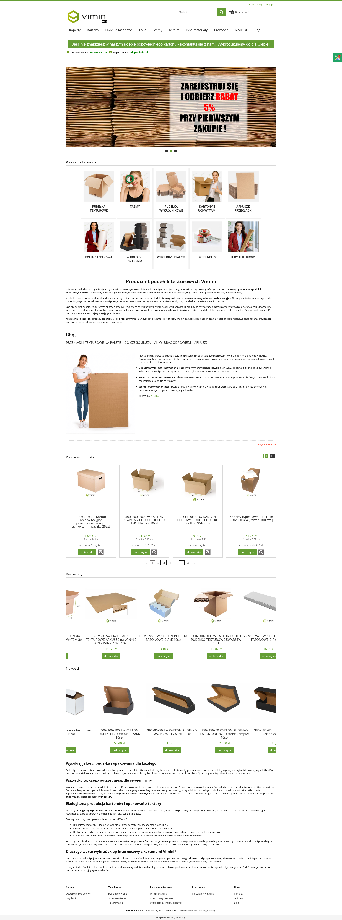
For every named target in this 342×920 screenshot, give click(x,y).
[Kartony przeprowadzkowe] (207, 192)
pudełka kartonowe (249, 298)
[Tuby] (243, 243)
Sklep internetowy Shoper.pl (171, 917)
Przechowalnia (115, 902)
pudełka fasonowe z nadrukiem (240, 318)
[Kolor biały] (171, 243)
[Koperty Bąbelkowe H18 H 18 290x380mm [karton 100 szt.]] (251, 489)
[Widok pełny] (272, 456)
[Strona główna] (87, 15)
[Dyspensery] (207, 243)
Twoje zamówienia (117, 893)
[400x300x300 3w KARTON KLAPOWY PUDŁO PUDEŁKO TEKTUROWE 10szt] (144, 489)
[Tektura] (243, 192)
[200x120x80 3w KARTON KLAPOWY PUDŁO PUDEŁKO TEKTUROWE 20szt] (197, 489)
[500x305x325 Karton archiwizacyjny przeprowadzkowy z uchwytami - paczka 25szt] (90, 489)
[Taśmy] (135, 192)
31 (188, 563)
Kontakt (238, 893)
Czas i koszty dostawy (161, 898)
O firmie (238, 898)
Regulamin (71, 898)
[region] (171, 107)
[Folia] (98, 243)
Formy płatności (158, 893)
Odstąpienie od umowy (78, 893)
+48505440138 (185, 910)
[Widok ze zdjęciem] (265, 456)
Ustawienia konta (117, 898)
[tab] (166, 151)
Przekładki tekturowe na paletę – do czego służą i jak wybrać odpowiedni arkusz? (137, 342)
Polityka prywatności (203, 893)
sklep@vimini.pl (208, 910)
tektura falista (235, 790)
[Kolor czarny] (135, 243)
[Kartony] (98, 192)
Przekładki (155, 396)
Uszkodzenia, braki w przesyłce (166, 902)
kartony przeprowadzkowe (158, 306)
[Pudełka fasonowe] (171, 192)
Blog (236, 902)
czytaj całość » (267, 444)
